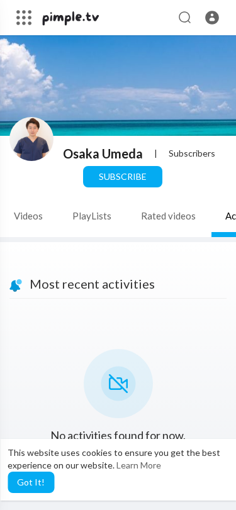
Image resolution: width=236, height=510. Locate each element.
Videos (28, 215)
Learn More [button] (138, 465)
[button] (212, 17)
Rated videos (168, 215)
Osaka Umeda (103, 153)
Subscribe (123, 176)
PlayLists (91, 215)
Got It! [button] (31, 482)
